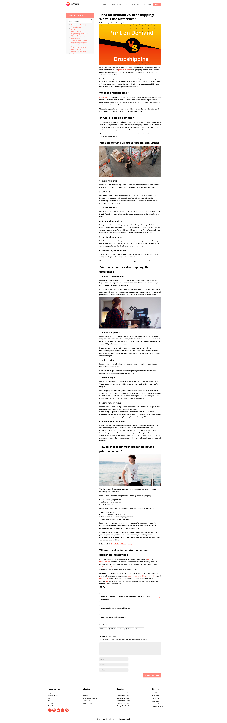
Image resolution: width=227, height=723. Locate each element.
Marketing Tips (120, 23)
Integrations (128, 5)
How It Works (117, 5)
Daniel (103, 23)
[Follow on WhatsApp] (67, 710)
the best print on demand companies (115, 567)
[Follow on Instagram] (54, 710)
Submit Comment (152, 675)
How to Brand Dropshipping (121, 544)
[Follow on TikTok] (62, 710)
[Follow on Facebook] (50, 710)
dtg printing (103, 578)
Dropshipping (104, 97)
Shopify (149, 559)
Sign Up (157, 4)
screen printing (152, 576)
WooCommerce (104, 562)
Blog (149, 5)
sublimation (132, 576)
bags (107, 581)
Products (106, 5)
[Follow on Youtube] (58, 710)
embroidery (142, 576)
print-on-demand (124, 70)
